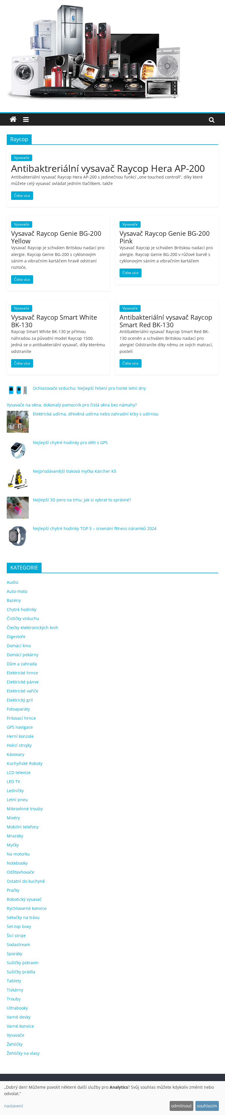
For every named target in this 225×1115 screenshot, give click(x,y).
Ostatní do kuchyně (26, 881)
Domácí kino (19, 645)
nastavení (13, 1106)
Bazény (14, 600)
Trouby (14, 999)
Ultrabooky (17, 1008)
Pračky (13, 890)
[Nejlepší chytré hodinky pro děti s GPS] (18, 453)
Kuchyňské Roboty (24, 763)
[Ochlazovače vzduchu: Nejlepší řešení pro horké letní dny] (18, 392)
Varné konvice (20, 1026)
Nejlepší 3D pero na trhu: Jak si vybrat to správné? (82, 500)
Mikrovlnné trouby (25, 808)
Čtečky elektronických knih (32, 627)
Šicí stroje (16, 935)
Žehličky (15, 1044)
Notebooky (17, 863)
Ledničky (15, 790)
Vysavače (21, 157)
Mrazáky (15, 836)
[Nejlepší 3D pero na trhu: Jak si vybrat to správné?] (18, 510)
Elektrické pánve (23, 682)
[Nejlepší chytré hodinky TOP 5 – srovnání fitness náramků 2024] (18, 539)
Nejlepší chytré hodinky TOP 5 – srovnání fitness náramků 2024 (94, 528)
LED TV (13, 781)
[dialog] (112, 1098)
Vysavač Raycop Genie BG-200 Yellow (56, 237)
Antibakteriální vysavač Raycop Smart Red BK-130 (166, 321)
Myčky (13, 845)
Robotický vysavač (24, 899)
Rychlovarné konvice (27, 908)
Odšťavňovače (20, 872)
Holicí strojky (19, 745)
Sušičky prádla (21, 971)
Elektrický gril (20, 700)
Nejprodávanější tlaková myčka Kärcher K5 (74, 471)
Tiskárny (15, 990)
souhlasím (207, 1106)
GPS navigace (20, 727)
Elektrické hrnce (22, 673)
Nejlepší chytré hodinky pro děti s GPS (70, 442)
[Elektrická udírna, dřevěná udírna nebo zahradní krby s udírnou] (18, 424)
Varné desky (18, 1017)
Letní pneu (17, 799)
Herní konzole (20, 736)
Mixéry (13, 817)
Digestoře (16, 636)
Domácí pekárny (22, 654)
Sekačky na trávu (23, 917)
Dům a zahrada (22, 663)
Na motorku (18, 854)
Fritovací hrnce (21, 718)
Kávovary (15, 754)
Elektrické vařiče (22, 691)
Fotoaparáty (18, 709)
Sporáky (14, 953)
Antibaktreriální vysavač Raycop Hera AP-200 (108, 168)
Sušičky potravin (23, 962)
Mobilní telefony (23, 827)
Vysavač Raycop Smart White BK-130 (54, 321)
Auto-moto (17, 591)
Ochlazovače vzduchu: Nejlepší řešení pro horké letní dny (89, 388)
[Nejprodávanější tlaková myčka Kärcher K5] (18, 481)
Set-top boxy (19, 926)
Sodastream (18, 944)
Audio (12, 582)
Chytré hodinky (21, 609)
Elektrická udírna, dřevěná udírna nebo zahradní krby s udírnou (95, 414)
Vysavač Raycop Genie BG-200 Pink (165, 237)
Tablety (14, 981)
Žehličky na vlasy (23, 1053)
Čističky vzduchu (23, 618)
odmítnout (181, 1106)
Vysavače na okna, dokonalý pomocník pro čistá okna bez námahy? (72, 405)
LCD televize (18, 772)
